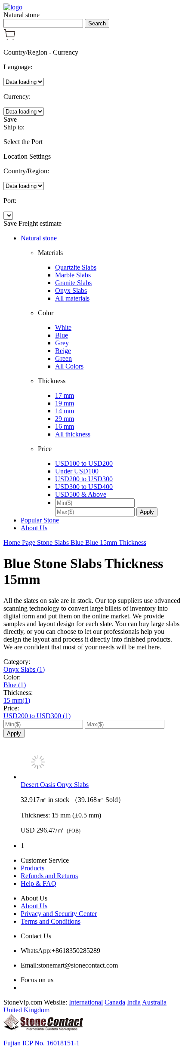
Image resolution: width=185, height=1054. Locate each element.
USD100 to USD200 (84, 463)
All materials (72, 298)
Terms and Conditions (50, 921)
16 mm (64, 426)
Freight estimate (40, 223)
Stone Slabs (54, 542)
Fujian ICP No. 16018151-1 (41, 1043)
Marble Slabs (73, 275)
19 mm (64, 403)
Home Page (20, 542)
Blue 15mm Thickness (115, 542)
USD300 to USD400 (84, 486)
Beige (63, 350)
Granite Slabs (73, 282)
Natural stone (39, 238)
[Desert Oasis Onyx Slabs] (101, 763)
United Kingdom (26, 1010)
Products (32, 868)
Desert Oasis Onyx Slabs (55, 784)
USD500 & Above (80, 494)
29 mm (64, 418)
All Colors (69, 366)
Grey (62, 343)
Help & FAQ (38, 883)
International (86, 1002)
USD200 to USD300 (84, 478)
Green (63, 358)
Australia (154, 1002)
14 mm (64, 411)
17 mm (64, 395)
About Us (34, 528)
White (63, 327)
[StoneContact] (43, 1028)
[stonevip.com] (12, 7)
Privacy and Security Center (59, 913)
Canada (115, 1002)
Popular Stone (40, 520)
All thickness (72, 434)
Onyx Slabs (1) (24, 669)
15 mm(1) (16, 700)
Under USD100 (77, 471)
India (134, 1002)
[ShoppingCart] (9, 37)
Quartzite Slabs (75, 267)
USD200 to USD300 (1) (37, 715)
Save (10, 119)
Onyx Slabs (71, 290)
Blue (61, 335)
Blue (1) (14, 684)
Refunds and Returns (49, 875)
